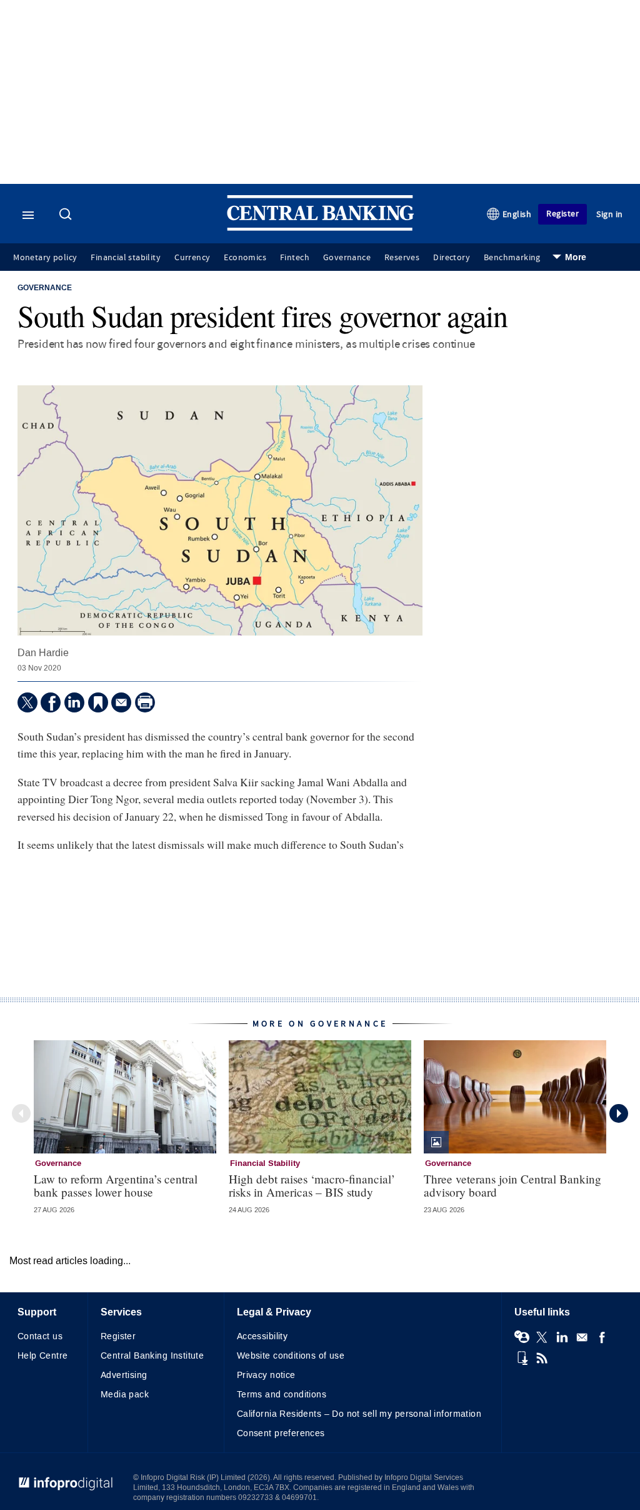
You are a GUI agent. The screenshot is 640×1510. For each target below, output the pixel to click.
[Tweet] (28, 702)
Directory (451, 257)
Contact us (40, 1336)
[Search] (67, 215)
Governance (347, 257)
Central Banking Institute (152, 1356)
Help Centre (43, 1356)
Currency (192, 257)
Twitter (541, 1337)
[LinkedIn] (74, 702)
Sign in (609, 214)
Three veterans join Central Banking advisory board (512, 1185)
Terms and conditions (281, 1395)
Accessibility (262, 1336)
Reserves (401, 257)
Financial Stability (265, 1163)
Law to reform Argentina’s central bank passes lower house (116, 1185)
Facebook (601, 1337)
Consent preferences (281, 1433)
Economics (245, 257)
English (517, 214)
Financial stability (126, 257)
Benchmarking (512, 257)
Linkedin (561, 1337)
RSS (541, 1358)
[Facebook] (51, 702)
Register (562, 214)
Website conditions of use (291, 1356)
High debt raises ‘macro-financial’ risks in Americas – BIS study (312, 1185)
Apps (521, 1358)
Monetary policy (45, 257)
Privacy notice (266, 1375)
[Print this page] (145, 702)
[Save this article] (98, 702)
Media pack (125, 1395)
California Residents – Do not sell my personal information (359, 1414)
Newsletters (581, 1337)
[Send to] (121, 702)
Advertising (124, 1375)
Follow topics (521, 1337)
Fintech (294, 257)
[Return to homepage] (320, 228)
